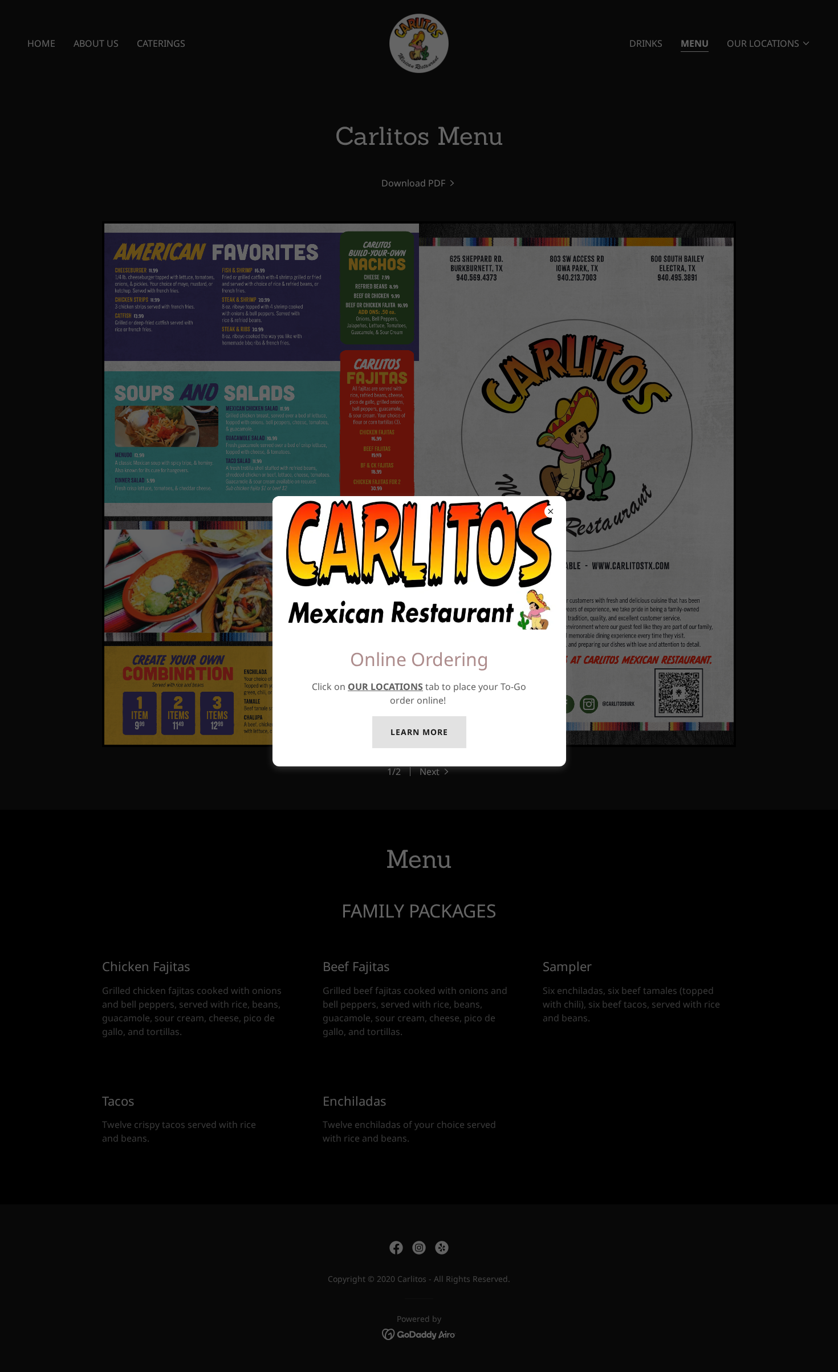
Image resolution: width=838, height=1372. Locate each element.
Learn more (419, 731)
